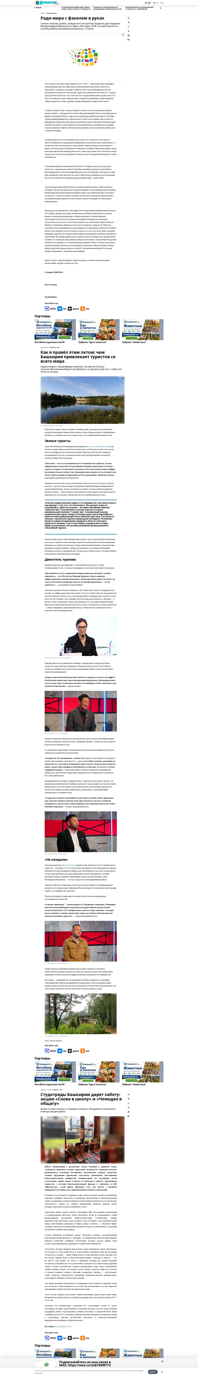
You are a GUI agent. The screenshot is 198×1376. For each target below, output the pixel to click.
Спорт (43, 13)
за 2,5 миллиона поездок (99, 446)
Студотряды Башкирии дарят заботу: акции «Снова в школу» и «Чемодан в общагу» (75, 8)
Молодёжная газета (63, 1326)
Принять (153, 1372)
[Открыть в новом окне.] (50, 308)
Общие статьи (46, 1090)
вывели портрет (68, 865)
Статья (38, 7)
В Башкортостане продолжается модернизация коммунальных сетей (107, 8)
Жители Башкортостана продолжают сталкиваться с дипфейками (139, 8)
